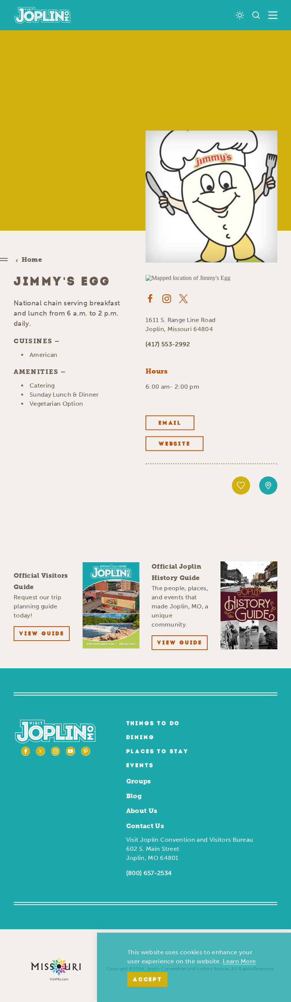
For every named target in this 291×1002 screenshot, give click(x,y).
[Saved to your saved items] (241, 485)
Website (174, 444)
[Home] (43, 15)
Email (169, 423)
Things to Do (153, 724)
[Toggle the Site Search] (256, 15)
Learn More (239, 961)
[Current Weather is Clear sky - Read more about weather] (240, 15)
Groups (138, 781)
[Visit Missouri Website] (55, 968)
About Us (142, 810)
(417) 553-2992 (168, 343)
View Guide (41, 634)
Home (32, 259)
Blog (134, 796)
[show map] (268, 485)
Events (140, 766)
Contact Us (145, 826)
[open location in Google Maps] (188, 277)
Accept (147, 980)
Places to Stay (157, 752)
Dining (140, 738)
